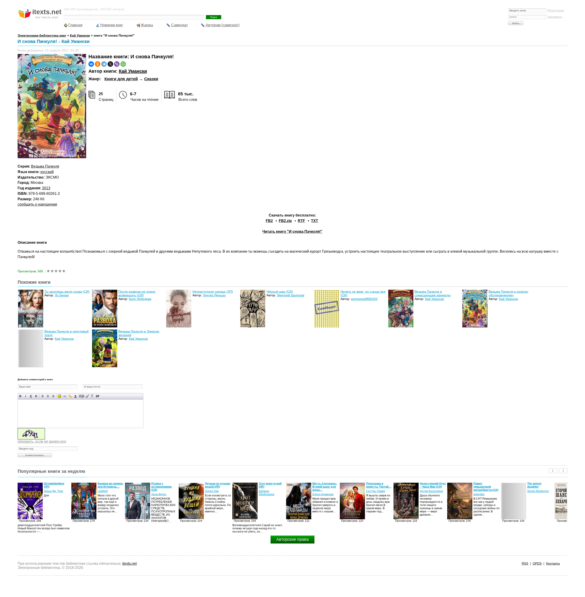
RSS (525, 563)
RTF (301, 221)
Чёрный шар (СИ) (279, 291)
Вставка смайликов (59, 396)
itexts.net (129, 563)
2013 (46, 188)
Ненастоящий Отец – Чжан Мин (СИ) (379, 485)
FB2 (269, 221)
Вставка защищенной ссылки (70, 396)
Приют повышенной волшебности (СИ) (432, 487)
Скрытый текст (81, 396)
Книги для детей (121, 79)
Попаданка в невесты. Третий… (325, 485)
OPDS (537, 563)
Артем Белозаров (377, 491)
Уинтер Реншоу (214, 295)
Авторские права (292, 539)
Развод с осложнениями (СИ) (108, 487)
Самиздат (179, 25)
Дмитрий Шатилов (290, 295)
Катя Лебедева (140, 299)
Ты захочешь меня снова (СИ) (67, 291)
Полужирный (20, 396)
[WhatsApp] (123, 64)
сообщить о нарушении (37, 204)
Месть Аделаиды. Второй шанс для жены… (271, 487)
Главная (75, 25)
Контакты (553, 563)
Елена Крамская (269, 494)
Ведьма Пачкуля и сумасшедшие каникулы (433, 293)
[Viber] (117, 64)
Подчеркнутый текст (31, 396)
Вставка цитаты (87, 396)
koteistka (425, 494)
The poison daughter (480, 485)
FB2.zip (285, 221)
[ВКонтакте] (91, 64)
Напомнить (555, 17)
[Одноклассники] (97, 64)
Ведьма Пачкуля (45, 166)
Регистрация (556, 10)
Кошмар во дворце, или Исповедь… (57, 485)
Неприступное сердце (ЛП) (212, 291)
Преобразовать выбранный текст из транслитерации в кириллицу (92, 396)
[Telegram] (104, 64)
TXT (314, 221)
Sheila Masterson (484, 491)
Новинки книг (111, 25)
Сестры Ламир (322, 491)
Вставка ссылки (64, 396)
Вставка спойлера (97, 396)
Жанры (147, 25)
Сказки (151, 79)
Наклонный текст (25, 396)
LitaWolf (49, 491)
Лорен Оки (158, 491)
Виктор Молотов (537, 494)
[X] (110, 64)
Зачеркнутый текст (36, 396)
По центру (48, 396)
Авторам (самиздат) (222, 25)
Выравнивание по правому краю (53, 396)
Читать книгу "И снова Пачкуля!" (292, 231)
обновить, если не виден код (42, 441)
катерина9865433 (364, 299)
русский (47, 172)
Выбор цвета (75, 396)
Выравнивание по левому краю (42, 396)
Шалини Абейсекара (213, 493)
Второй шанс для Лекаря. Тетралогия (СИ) (540, 487)
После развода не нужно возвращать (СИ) (136, 293)
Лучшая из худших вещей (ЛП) (164, 485)
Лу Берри (62, 295)
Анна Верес (105, 494)
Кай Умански (133, 71)
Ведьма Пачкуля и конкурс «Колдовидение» (508, 293)
